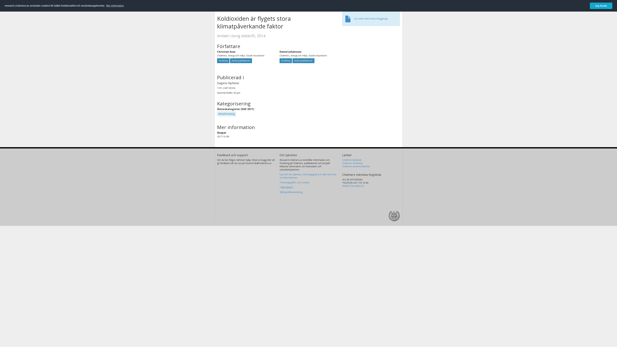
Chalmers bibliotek (351, 159)
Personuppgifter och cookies (294, 182)
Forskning (223, 60)
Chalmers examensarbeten (356, 166)
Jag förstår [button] (601, 5)
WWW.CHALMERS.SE (353, 185)
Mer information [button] (115, 5)
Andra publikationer (241, 60)
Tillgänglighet (286, 187)
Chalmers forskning (352, 163)
